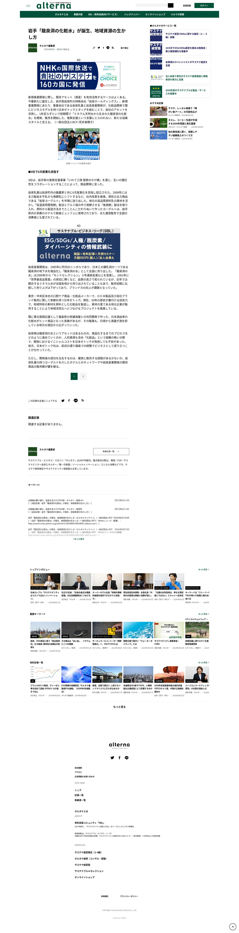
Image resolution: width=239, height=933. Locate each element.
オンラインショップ (155, 14)
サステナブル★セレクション (89, 871)
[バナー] (78, 245)
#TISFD (127, 681)
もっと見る (202, 569)
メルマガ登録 (177, 14)
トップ (78, 790)
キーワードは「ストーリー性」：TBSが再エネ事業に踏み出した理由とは (199, 595)
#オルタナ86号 (191, 681)
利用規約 (104, 896)
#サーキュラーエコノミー (102, 636)
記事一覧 (79, 795)
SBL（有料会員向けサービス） (103, 14)
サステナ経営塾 (82, 864)
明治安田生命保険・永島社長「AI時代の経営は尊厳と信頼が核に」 (137, 594)
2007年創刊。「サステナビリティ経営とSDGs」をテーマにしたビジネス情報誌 (104, 826)
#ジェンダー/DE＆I (161, 588)
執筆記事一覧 (109, 451)
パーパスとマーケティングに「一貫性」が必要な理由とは (199, 687)
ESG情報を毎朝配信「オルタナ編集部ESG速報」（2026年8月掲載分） (75, 688)
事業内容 (78, 14)
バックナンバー (132, 14)
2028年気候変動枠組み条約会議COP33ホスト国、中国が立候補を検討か (169, 688)
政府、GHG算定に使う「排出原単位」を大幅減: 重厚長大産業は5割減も (45, 643)
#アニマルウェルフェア (195, 619)
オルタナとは (61, 14)
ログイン (204, 5)
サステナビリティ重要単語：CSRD (166, 642)
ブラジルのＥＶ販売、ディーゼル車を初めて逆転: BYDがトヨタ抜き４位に (44, 688)
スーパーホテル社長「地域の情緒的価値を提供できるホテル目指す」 (106, 595)
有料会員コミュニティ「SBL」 (90, 822)
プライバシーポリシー (129, 896)
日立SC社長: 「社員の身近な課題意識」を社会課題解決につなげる (75, 594)
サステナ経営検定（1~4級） (89, 852)
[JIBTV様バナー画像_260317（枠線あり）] (78, 75)
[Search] (170, 5)
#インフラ (96, 681)
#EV (33, 681)
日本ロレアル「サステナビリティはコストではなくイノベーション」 (44, 595)
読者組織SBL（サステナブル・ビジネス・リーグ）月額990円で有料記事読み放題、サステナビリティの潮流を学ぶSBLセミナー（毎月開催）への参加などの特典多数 (117, 834)
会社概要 (78, 767)
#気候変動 (158, 681)
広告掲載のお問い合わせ (84, 776)
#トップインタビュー (39, 588)
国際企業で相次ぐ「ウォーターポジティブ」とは (137, 642)
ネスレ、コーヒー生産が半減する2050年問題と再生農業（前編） (182, 123)
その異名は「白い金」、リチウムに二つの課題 (75, 642)
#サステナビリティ (69, 588)
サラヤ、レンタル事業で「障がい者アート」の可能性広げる (182, 111)
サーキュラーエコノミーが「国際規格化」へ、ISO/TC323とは (106, 642)
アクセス (78, 772)
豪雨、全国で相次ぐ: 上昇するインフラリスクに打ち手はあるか (106, 687)
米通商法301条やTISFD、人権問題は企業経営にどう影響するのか (137, 687)
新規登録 (187, 5)
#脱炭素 (34, 636)
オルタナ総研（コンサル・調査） (91, 858)
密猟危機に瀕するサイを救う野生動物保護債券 (199, 642)
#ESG (188, 636)
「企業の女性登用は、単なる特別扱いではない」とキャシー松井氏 (168, 594)
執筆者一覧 (80, 800)
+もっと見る (78, 538)
